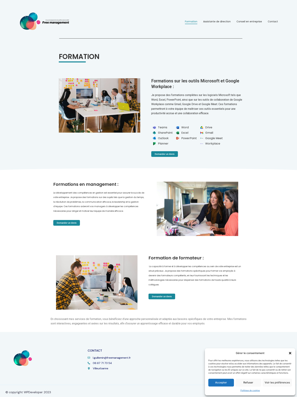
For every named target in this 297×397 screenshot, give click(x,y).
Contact (273, 21)
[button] (290, 353)
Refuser (248, 382)
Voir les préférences (277, 382)
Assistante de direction (217, 21)
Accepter (221, 382)
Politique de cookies (250, 390)
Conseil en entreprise (249, 21)
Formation (191, 21)
